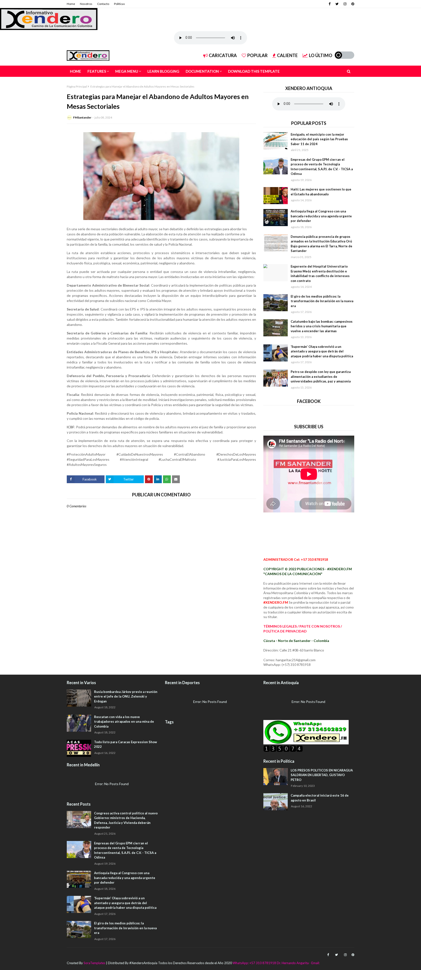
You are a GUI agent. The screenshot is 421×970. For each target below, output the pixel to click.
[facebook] (329, 4)
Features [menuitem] (96, 71)
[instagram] (345, 4)
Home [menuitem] (75, 71)
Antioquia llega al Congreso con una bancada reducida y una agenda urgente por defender (321, 216)
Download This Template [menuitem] (254, 71)
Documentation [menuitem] (202, 71)
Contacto (103, 4)
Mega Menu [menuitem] (126, 71)
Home (71, 4)
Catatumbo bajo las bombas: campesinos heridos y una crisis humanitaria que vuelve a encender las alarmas (322, 326)
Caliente (287, 55)
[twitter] (337, 4)
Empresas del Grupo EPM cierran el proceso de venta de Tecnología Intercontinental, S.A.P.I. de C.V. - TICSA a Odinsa (322, 167)
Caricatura (223, 55)
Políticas (119, 4)
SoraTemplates (94, 963)
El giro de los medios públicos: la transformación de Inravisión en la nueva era (322, 301)
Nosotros (86, 4)
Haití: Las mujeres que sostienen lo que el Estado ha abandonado (321, 191)
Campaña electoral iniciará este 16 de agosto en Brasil (320, 797)
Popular (257, 55)
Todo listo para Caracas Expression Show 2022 (125, 744)
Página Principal (77, 86)
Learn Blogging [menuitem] (163, 71)
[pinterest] (352, 4)
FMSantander (82, 117)
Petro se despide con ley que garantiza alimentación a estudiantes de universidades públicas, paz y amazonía (321, 376)
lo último (320, 55)
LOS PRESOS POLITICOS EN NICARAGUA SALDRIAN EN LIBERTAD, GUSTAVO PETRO (322, 775)
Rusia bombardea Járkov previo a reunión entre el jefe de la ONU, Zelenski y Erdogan (125, 696)
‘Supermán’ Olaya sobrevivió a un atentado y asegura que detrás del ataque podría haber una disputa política (322, 351)
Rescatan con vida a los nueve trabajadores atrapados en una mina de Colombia (124, 721)
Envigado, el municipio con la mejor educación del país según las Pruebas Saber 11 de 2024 (319, 139)
